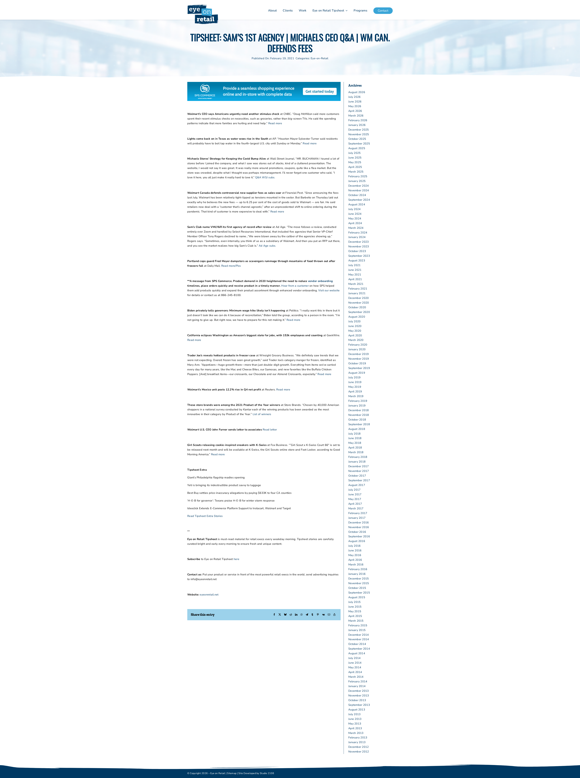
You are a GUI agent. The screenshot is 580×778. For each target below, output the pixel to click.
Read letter (270, 429)
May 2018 (354, 443)
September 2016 (359, 536)
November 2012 (358, 751)
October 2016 (357, 532)
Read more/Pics (231, 266)
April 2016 (355, 560)
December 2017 (358, 466)
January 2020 (357, 349)
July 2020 (354, 321)
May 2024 (354, 218)
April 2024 (355, 223)
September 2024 (359, 200)
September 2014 (359, 648)
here (236, 559)
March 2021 (356, 284)
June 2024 (354, 214)
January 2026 (357, 125)
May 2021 (354, 274)
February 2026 (357, 120)
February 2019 (357, 401)
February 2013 (357, 737)
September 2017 (359, 480)
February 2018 (357, 457)
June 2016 (354, 550)
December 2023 (358, 242)
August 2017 (356, 485)
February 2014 (357, 681)
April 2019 (355, 391)
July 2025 (354, 153)
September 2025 (359, 143)
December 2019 (358, 354)
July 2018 (354, 433)
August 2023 (356, 260)
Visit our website (329, 290)
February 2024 (357, 232)
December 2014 (358, 635)
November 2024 (358, 190)
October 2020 (357, 307)
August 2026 (356, 92)
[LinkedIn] (296, 615)
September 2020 (359, 312)
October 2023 (357, 251)
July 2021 (354, 265)
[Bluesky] (285, 615)
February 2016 (357, 569)
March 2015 (356, 621)
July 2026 (354, 97)
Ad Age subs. (267, 245)
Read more (275, 123)
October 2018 (357, 419)
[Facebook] (274, 615)
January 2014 (357, 686)
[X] (279, 615)
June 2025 (354, 157)
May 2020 (354, 331)
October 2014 (357, 644)
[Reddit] (290, 615)
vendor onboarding (320, 281)
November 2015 (358, 583)
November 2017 (358, 471)
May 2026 (354, 106)
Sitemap (231, 773)
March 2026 (356, 115)
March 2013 (356, 733)
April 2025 (355, 167)
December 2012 (358, 747)
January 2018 (357, 461)
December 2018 (358, 410)
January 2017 (357, 518)
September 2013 (359, 705)
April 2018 (355, 447)
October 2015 (357, 588)
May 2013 (354, 723)
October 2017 (357, 475)
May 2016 (354, 555)
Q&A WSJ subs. (265, 177)
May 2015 (354, 611)
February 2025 (357, 176)
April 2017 (355, 504)
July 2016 (354, 546)
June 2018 (354, 438)
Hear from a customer (295, 286)
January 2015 (357, 630)
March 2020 (356, 340)
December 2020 (358, 298)
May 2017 (354, 499)
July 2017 (354, 490)
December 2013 (358, 691)
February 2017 (357, 513)
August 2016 (356, 541)
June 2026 (354, 101)
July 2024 (354, 209)
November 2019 (358, 359)
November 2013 (358, 695)
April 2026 (355, 111)
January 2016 (357, 574)
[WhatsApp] (301, 615)
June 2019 (354, 382)
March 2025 (356, 171)
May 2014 (354, 667)
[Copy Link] (334, 615)
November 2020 (358, 302)
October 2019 (357, 363)
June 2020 (354, 326)
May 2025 (354, 162)
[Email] (329, 615)
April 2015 (355, 616)
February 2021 (357, 288)
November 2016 (358, 527)
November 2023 (358, 246)
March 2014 (356, 677)
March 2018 (356, 452)
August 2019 (356, 373)
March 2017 (356, 508)
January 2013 (357, 742)
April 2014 (355, 672)
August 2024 (356, 204)
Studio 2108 (267, 773)
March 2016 (356, 564)
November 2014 (358, 639)
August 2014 (356, 653)
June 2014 (354, 663)
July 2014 (354, 658)
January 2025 (357, 181)
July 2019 (354, 377)
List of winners (262, 414)
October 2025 (357, 139)
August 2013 (356, 709)
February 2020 (357, 344)
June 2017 (354, 494)
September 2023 (359, 256)
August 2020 (356, 317)
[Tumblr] (312, 615)
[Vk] (323, 615)
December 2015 (358, 578)
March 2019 (356, 396)
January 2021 (357, 293)
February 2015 (357, 625)
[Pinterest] (318, 615)
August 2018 (356, 429)
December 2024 (358, 186)
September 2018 (359, 424)
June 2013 (354, 719)
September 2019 (359, 368)
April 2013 (355, 728)
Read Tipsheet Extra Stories (205, 516)
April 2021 (355, 279)
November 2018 (358, 415)
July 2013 (354, 714)
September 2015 (359, 592)
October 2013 (357, 700)
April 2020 (355, 335)
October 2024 (357, 195)
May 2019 (354, 387)
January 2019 (357, 405)
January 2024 (357, 237)
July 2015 (354, 602)
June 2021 (354, 270)
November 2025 (358, 134)
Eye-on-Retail (319, 58)
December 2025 (358, 129)
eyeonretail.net (209, 594)
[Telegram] (307, 615)
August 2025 (356, 148)
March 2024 (356, 228)
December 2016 (358, 522)
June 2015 (354, 606)
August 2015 (356, 597)
